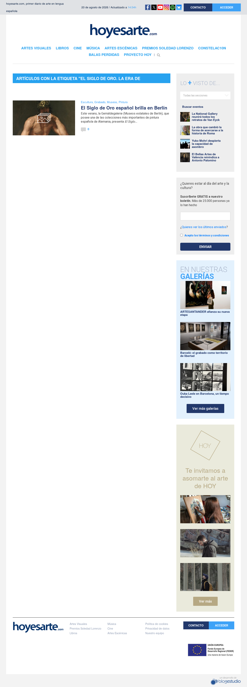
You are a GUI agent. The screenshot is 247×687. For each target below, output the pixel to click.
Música (111, 624)
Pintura (123, 102)
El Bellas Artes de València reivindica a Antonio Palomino (205, 157)
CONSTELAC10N (212, 48)
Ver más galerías (205, 408)
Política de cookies (156, 624)
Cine (110, 628)
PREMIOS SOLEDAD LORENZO (168, 48)
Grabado (99, 102)
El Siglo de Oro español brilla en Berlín (124, 107)
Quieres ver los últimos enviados (204, 227)
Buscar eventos (192, 106)
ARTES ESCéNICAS (121, 48)
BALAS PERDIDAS (104, 54)
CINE (78, 48)
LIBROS (62, 48)
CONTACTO (198, 7)
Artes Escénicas (117, 633)
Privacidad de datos (157, 628)
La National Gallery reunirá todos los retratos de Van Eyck (206, 116)
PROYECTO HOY (137, 54)
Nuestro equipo (154, 633)
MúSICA (93, 48)
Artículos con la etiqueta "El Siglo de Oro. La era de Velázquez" (78, 79)
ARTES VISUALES (36, 48)
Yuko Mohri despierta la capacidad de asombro (206, 143)
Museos (112, 102)
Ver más (205, 601)
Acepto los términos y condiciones (206, 235)
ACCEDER (226, 7)
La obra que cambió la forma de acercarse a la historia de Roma (207, 130)
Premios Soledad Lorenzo (85, 628)
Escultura (87, 102)
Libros (73, 633)
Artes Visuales (78, 624)
